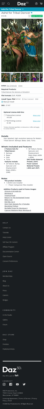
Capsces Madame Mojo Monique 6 (18, 210)
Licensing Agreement (10, 398)
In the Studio (7, 315)
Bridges (5, 300)
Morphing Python (11, 206)
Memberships (7, 276)
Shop (4, 339)
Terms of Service (24, 398)
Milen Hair (9, 200)
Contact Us (7, 228)
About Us (6, 286)
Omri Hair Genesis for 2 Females (17, 204)
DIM (36, 99)
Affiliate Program (8, 247)
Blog (4, 281)
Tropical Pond (10, 195)
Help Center (7, 237)
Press (5, 290)
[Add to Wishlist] (29, 16)
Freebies (6, 344)
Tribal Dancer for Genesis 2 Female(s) (15, 92)
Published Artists (9, 349)
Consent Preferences (10, 261)
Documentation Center (11, 251)
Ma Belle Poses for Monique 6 (16, 208)
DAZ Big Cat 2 (10, 202)
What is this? (36, 115)
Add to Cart (37, 16)
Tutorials (6, 232)
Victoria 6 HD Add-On (13, 191)
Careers (5, 295)
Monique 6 (9, 193)
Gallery (5, 320)
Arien (20, 86)
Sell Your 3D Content (10, 242)
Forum (5, 324)
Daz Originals (12, 86)
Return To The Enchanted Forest (17, 198)
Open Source (7, 256)
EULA (10, 401)
